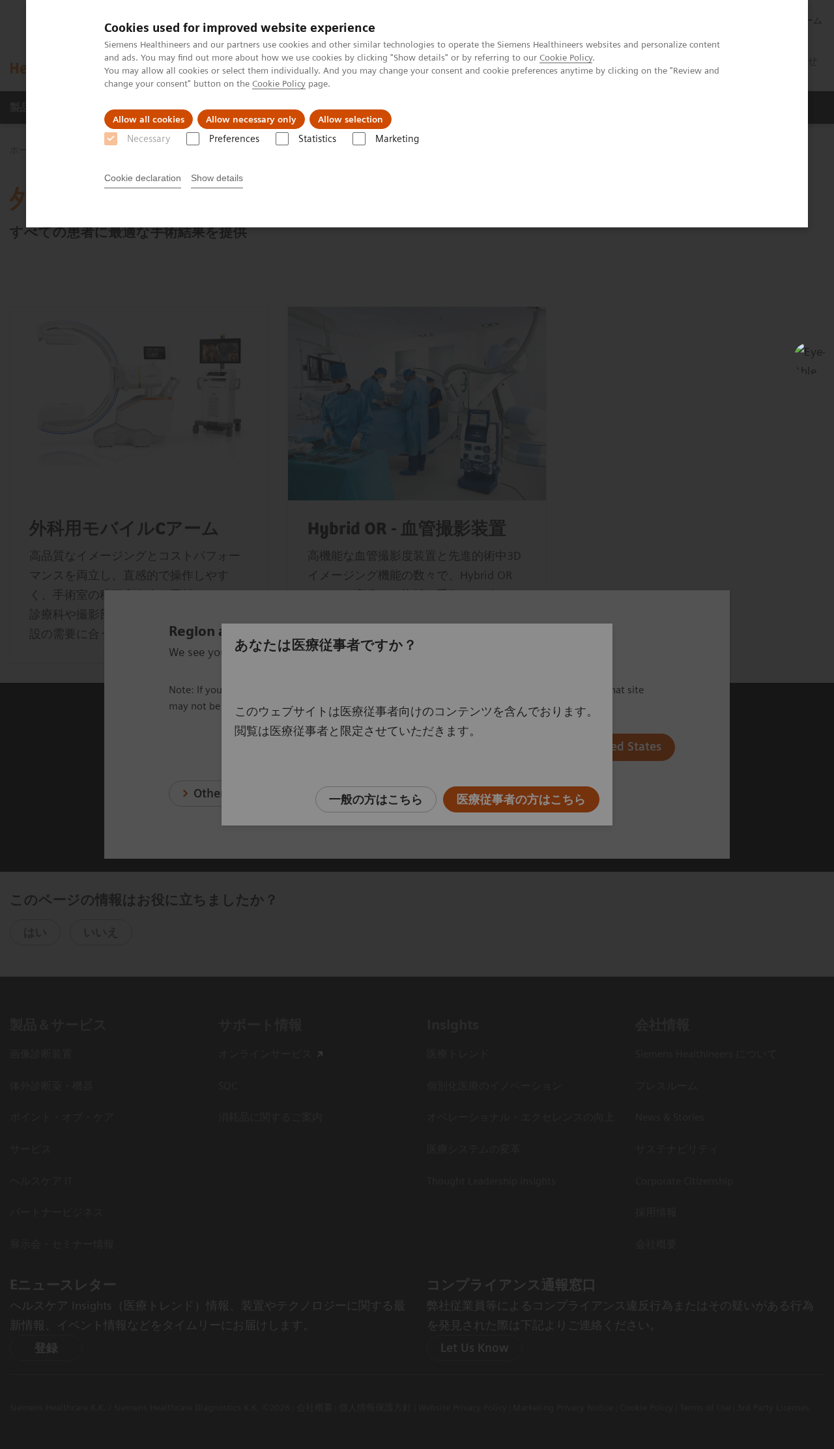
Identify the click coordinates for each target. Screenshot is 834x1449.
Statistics (317, 139)
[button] (810, 358)
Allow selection (350, 119)
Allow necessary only (251, 119)
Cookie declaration (142, 178)
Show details (217, 178)
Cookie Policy (565, 57)
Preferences (234, 139)
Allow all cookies (148, 119)
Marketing (397, 139)
